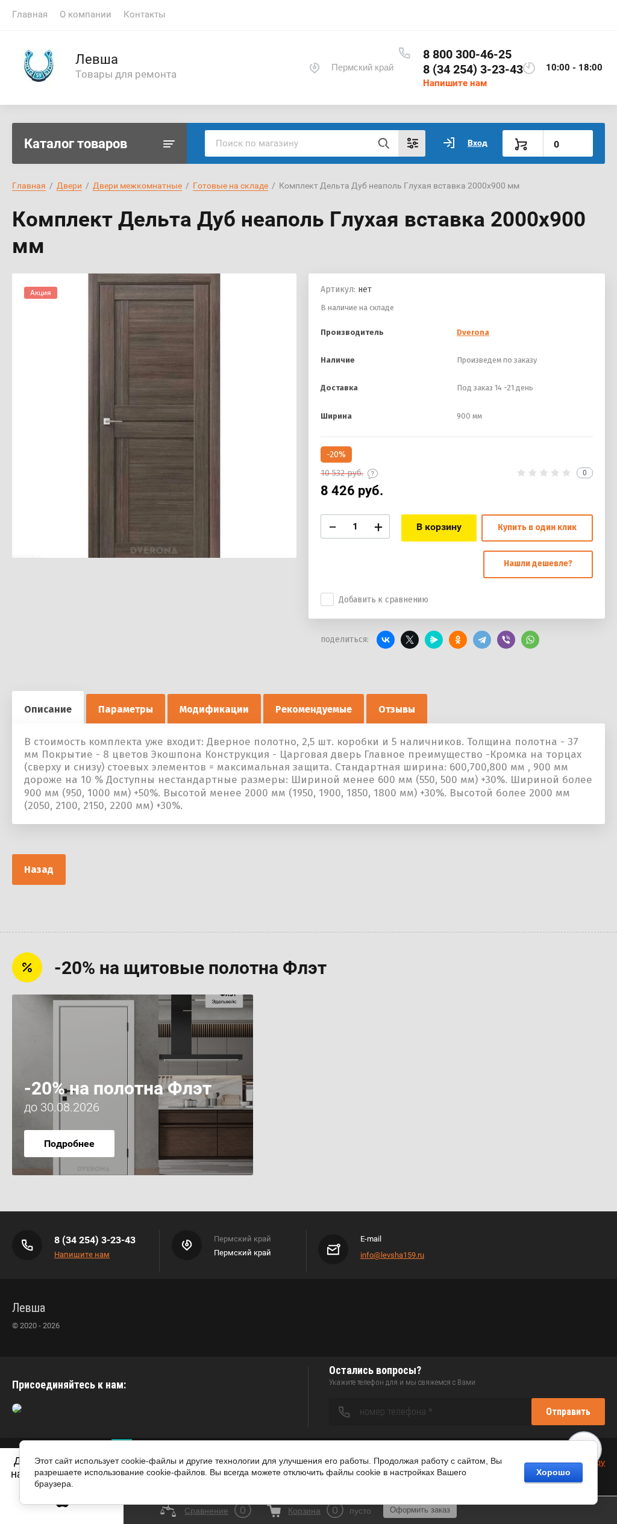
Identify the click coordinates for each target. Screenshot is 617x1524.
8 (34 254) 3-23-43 (473, 69)
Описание (48, 709)
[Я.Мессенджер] (434, 640)
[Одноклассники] (458, 640)
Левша (96, 59)
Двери (69, 185)
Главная (30, 14)
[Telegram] (482, 640)
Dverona (473, 332)
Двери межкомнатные (137, 185)
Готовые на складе (230, 185)
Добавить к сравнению (383, 600)
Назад (39, 869)
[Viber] (506, 640)
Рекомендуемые (313, 709)
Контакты (145, 14)
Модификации (214, 709)
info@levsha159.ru (392, 1255)
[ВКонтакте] (386, 640)
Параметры (125, 709)
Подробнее (69, 1143)
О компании (85, 14)
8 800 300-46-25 (467, 54)
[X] (410, 640)
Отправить (568, 1411)
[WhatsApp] (530, 640)
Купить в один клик (537, 527)
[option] (154, 415)
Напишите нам (455, 83)
